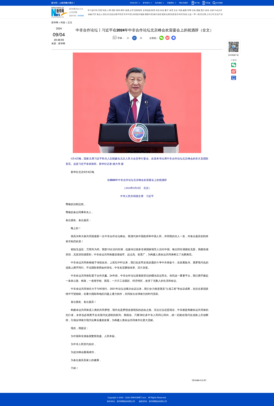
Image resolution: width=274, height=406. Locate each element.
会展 (168, 14)
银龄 (142, 14)
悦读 (185, 14)
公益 (190, 14)
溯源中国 (149, 14)
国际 (114, 10)
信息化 (112, 14)
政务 (207, 10)
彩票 (172, 14)
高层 (100, 10)
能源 (164, 14)
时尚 (181, 14)
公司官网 (73, 12)
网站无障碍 (183, 3)
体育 (171, 10)
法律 (212, 10)
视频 (198, 10)
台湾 (132, 10)
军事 (189, 10)
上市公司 (210, 14)
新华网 (54, 22)
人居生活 (105, 14)
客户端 (197, 3)
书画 (180, 10)
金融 (90, 14)
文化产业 (219, 14)
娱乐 (177, 14)
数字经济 (119, 14)
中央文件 (218, 10)
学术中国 (128, 14)
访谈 (194, 10)
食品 (99, 14)
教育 (153, 10)
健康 (185, 10)
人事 (109, 10)
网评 (123, 10)
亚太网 (203, 14)
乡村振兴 (136, 14)
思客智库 (138, 10)
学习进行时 (93, 10)
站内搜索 (219, 3)
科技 (158, 10)
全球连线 (147, 10)
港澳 (127, 10)
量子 (167, 10)
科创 (162, 10)
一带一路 (196, 14)
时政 (105, 10)
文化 (176, 10)
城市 (155, 14)
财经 (118, 10)
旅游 (159, 14)
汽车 (94, 14)
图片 (203, 10)
